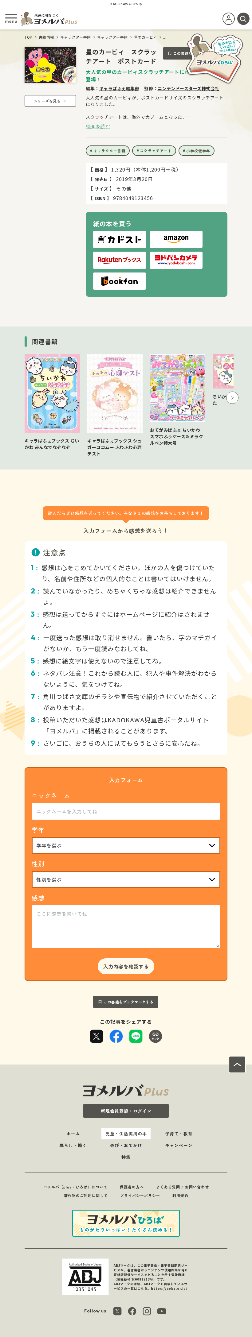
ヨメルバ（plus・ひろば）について (75, 1186)
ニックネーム (51, 795)
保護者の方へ (132, 1186)
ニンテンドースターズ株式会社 (188, 88)
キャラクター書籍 (75, 37)
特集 (126, 1157)
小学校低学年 (198, 150)
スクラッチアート (156, 150)
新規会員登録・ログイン (126, 1111)
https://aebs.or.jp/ (169, 1288)
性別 (38, 863)
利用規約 (180, 1195)
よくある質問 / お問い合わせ (182, 1186)
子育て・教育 (179, 1133)
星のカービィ (145, 37)
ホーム (73, 1133)
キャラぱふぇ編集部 (119, 88)
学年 (38, 829)
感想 (38, 897)
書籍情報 (46, 37)
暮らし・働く (73, 1145)
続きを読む (98, 126)
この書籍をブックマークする (129, 1001)
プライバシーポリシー (140, 1195)
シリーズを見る (47, 100)
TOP (29, 37)
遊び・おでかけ (126, 1145)
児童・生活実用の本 (126, 1133)
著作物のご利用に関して (86, 1195)
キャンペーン (179, 1145)
